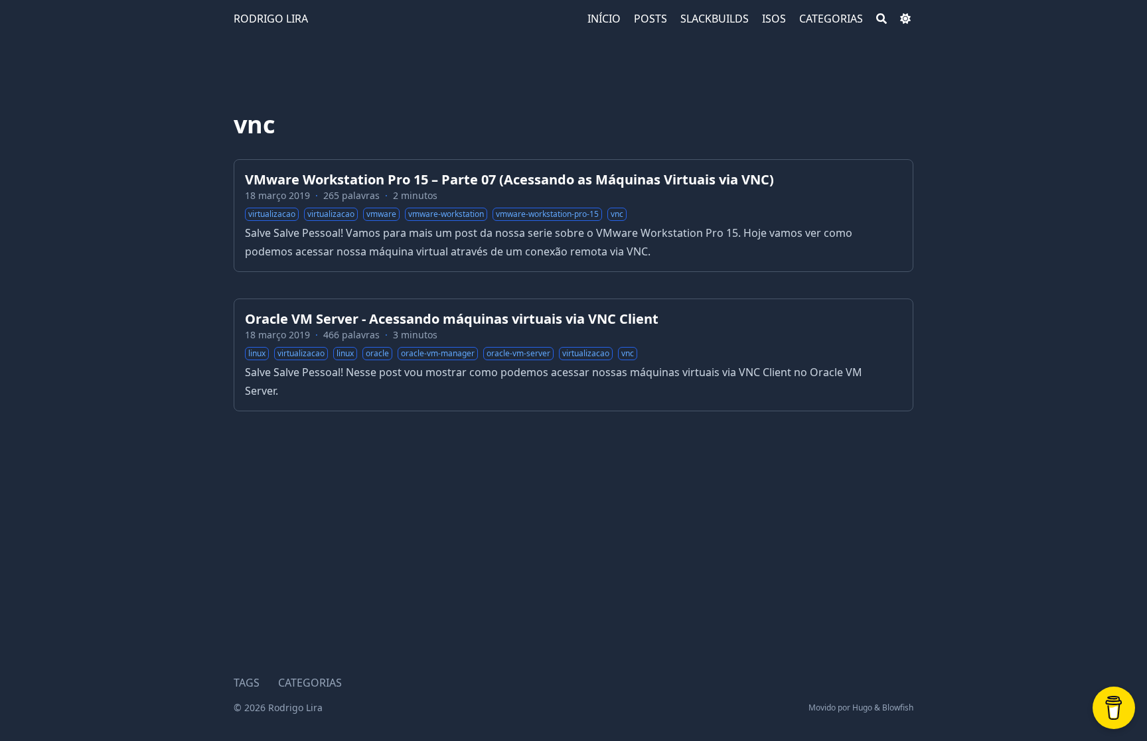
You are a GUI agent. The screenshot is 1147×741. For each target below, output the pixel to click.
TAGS (247, 682)
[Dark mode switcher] (905, 18)
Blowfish (897, 707)
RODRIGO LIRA (271, 18)
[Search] (881, 18)
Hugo (862, 707)
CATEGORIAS (310, 682)
